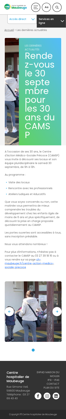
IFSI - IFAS (53, 380)
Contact (53, 384)
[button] (33, 350)
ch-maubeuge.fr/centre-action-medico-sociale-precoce (29, 263)
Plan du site (51, 387)
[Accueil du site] (15, 8)
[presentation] (9, 311)
